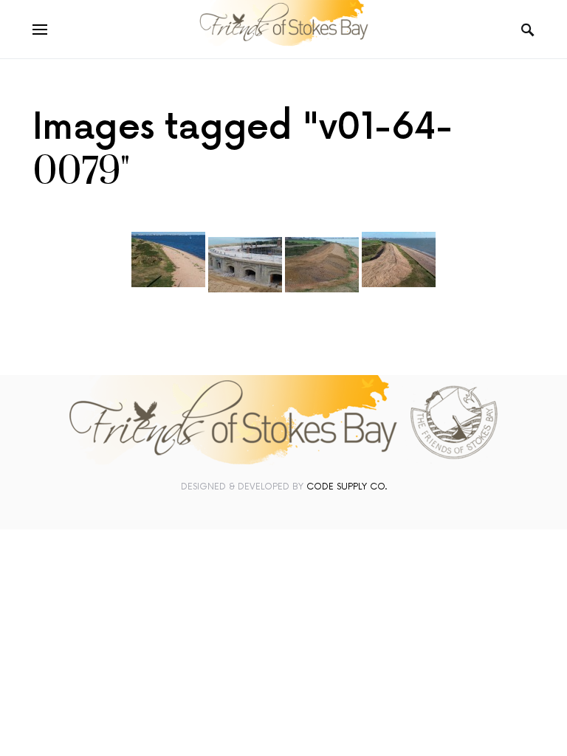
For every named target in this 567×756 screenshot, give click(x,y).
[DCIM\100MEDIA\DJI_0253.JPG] (399, 259)
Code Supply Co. (346, 486)
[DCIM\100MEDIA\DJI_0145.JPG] (245, 264)
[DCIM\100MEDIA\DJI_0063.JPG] (168, 259)
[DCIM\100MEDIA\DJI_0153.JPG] (322, 264)
